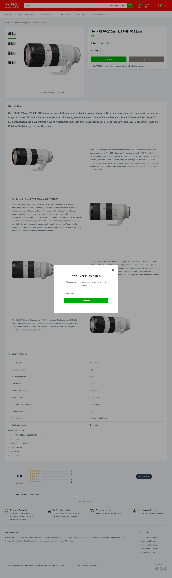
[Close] (113, 270)
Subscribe (86, 300)
